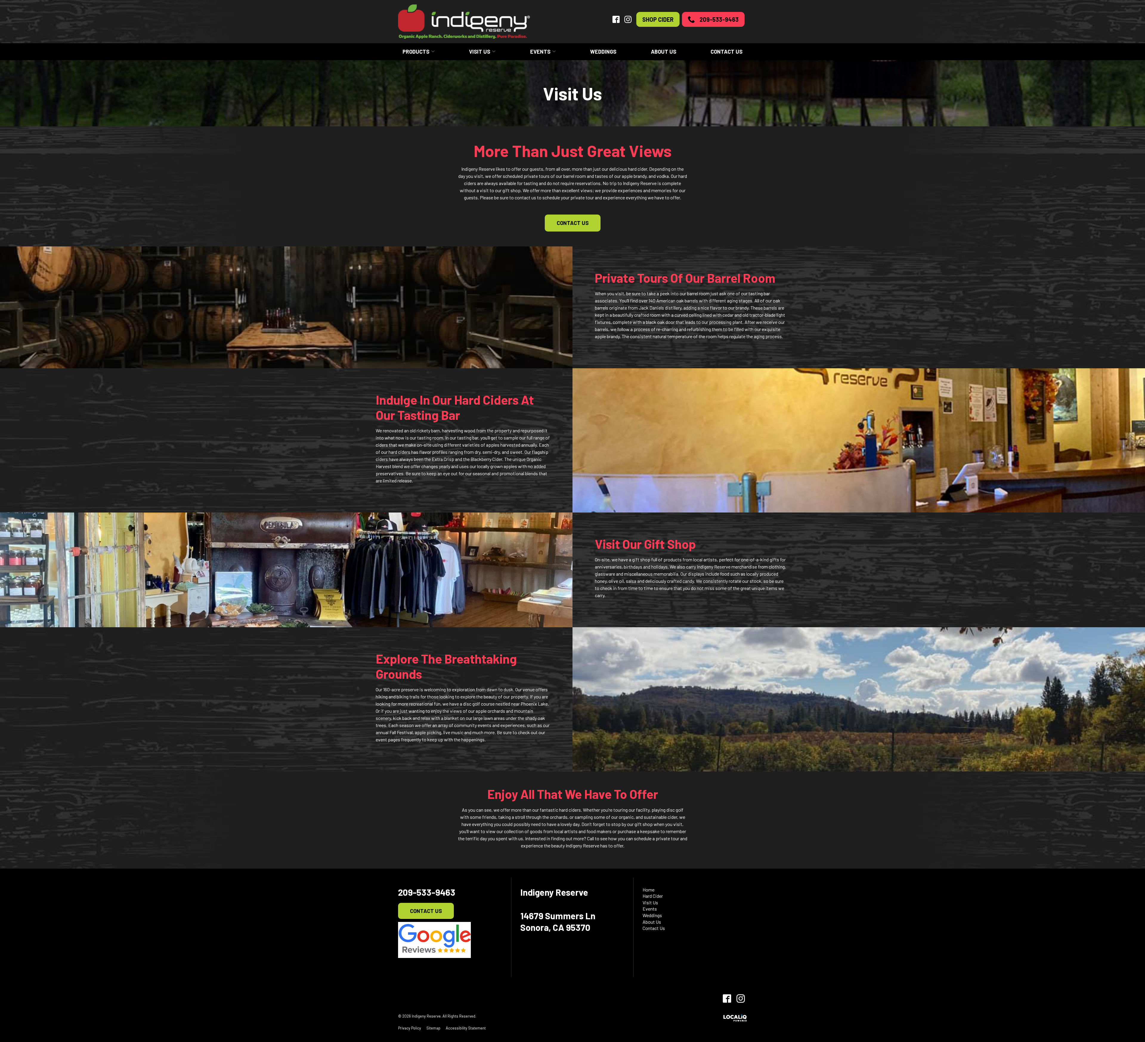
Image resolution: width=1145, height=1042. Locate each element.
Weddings (603, 51)
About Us (663, 51)
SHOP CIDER (658, 19)
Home (648, 889)
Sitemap (433, 1028)
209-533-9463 (719, 19)
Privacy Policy (409, 1028)
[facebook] (726, 998)
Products (416, 51)
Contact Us (726, 51)
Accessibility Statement (466, 1028)
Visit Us (479, 51)
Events (540, 51)
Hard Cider (653, 896)
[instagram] (740, 998)
